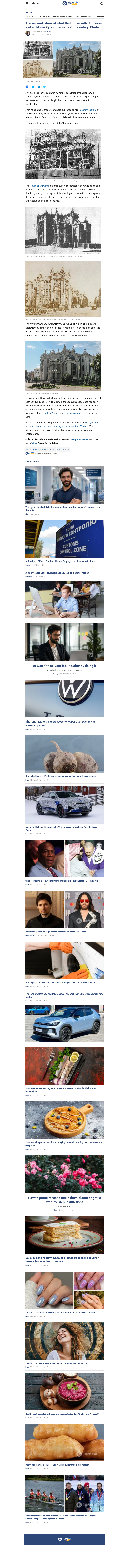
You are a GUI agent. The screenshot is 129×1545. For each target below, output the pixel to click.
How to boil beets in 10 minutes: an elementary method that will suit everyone (60, 776)
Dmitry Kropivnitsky (39, 32)
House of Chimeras (39, 185)
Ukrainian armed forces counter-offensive (57, 17)
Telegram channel (87, 110)
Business (28, 577)
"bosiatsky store (74, 413)
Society (27, 565)
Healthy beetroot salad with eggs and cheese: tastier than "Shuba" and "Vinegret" (62, 1414)
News (49, 32)
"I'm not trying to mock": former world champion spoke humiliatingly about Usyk (61, 881)
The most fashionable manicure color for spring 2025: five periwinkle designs (60, 1312)
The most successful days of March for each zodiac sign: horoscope (56, 1363)
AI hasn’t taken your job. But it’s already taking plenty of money (57, 572)
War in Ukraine (31, 17)
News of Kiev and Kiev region (40, 449)
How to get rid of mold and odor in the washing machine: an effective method (60, 982)
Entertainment (30, 935)
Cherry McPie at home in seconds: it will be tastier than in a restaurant (57, 1465)
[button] (62, 59)
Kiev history (63, 449)
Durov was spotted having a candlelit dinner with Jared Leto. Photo (55, 932)
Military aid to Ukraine (85, 17)
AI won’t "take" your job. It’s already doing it (64, 666)
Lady (27, 1316)
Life (26, 514)
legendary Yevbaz (50, 413)
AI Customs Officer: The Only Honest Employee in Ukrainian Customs (60, 561)
